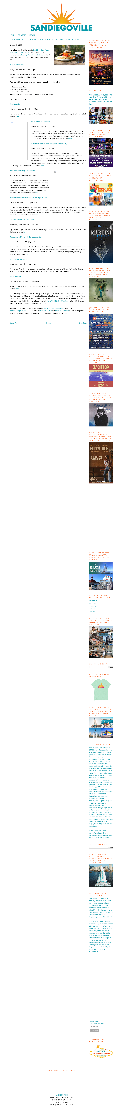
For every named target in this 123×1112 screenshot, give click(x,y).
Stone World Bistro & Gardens (57, 301)
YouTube (92, 611)
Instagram (93, 601)
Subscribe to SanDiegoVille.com (97, 1022)
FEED (12, 35)
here (29, 99)
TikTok (92, 609)
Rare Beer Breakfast (17, 65)
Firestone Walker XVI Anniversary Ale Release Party (49, 143)
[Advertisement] (101, 517)
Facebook (92, 603)
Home (48, 323)
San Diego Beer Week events (53, 308)
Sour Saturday (15, 104)
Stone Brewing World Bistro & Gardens (31, 55)
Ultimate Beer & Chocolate (40, 121)
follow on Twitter (45, 311)
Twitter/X (92, 606)
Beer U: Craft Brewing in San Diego (22, 170)
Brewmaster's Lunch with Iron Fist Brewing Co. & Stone (29, 198)
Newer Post (14, 323)
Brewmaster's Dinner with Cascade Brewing (25, 237)
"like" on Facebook (62, 311)
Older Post (82, 323)
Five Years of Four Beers (18, 259)
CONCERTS (22, 35)
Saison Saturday (15, 276)
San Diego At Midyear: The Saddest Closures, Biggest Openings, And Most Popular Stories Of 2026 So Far (100, 99)
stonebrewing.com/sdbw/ (19, 311)
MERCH (32, 35)
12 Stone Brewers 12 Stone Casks (22, 220)
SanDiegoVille (61, 1095)
